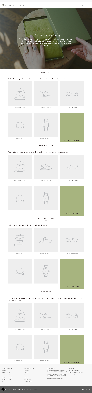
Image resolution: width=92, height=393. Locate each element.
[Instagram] (89, 389)
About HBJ (26, 372)
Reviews (26, 377)
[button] (48, 5)
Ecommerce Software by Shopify (28, 389)
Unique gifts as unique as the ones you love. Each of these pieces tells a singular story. (38, 152)
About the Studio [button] (29, 368)
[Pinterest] (86, 389)
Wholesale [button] (72, 368)
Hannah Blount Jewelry (9, 389)
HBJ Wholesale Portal (74, 370)
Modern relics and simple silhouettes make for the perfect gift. (29, 225)
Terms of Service (28, 381)
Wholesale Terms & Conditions (76, 372)
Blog (25, 374)
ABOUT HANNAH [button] (51, 368)
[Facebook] (83, 389)
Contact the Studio (6, 379)
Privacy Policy (27, 379)
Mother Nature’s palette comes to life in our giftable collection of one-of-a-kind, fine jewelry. (40, 79)
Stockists (26, 370)
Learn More (60, 378)
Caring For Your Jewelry (7, 377)
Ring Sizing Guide (6, 374)
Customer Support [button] (7, 368)
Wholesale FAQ (72, 374)
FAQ (3, 381)
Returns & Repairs (6, 372)
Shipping (4, 370)
